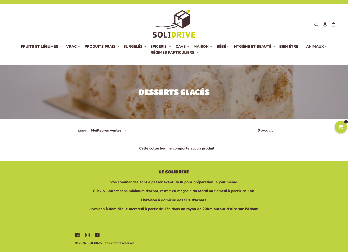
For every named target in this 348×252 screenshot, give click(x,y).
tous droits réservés (119, 243)
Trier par (80, 130)
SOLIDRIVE (96, 243)
